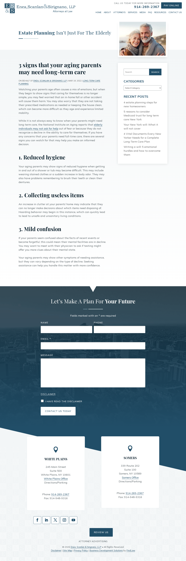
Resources (160, 12)
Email (46, 338)
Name (44, 322)
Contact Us (175, 12)
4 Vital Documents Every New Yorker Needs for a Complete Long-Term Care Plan (142, 137)
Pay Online (171, 5)
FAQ (150, 12)
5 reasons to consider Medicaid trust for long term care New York (141, 115)
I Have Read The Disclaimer (63, 401)
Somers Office (130, 477)
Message (47, 355)
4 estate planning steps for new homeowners (140, 104)
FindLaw (130, 550)
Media (143, 12)
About (107, 12)
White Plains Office (56, 478)
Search (155, 72)
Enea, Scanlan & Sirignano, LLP (50, 80)
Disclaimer (48, 394)
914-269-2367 (146, 6)
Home (98, 12)
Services (132, 12)
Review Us (101, 532)
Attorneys (119, 12)
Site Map (67, 550)
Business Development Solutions (106, 550)
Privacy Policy (81, 550)
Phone (98, 322)
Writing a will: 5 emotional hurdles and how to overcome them (142, 150)
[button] (183, 540)
